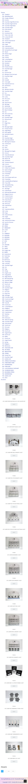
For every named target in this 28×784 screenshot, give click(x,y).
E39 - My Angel (5, 104)
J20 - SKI (4, 243)
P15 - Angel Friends (7, 340)
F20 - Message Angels (7, 127)
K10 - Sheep (5, 271)
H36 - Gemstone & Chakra (8, 220)
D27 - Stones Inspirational (8, 40)
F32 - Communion (6, 143)
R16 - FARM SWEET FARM (8, 362)
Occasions (3, 379)
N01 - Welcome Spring (7, 319)
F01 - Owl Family (6, 106)
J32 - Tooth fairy (6, 256)
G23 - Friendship (6, 179)
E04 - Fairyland (5, 63)
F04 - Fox (4, 112)
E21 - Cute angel (6, 82)
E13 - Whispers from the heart (9, 74)
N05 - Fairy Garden (6, 323)
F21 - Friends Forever (7, 128)
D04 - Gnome (5, 20)
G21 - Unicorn (5, 175)
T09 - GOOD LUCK (6, 376)
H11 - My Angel (6, 188)
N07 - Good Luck (6, 325)
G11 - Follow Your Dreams (8, 168)
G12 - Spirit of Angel (7, 170)
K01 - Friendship (6, 261)
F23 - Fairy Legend (6, 132)
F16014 (14, 706)
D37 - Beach (5, 52)
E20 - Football (5, 80)
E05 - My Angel (5, 65)
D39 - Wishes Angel (7, 53)
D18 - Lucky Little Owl (7, 37)
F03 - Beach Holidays (7, 110)
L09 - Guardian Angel (7, 288)
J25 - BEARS (5, 252)
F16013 (14, 680)
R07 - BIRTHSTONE (6, 351)
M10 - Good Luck (6, 304)
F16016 (14, 756)
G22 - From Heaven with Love (9, 177)
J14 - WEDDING (6, 237)
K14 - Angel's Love (6, 273)
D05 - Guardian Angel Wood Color (10, 22)
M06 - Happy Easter (7, 301)
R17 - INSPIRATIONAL (7, 364)
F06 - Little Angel (6, 115)
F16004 (14, 475)
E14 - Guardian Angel (7, 76)
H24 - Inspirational (6, 205)
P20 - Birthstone (6, 346)
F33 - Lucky (5, 145)
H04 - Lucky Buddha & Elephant (10, 181)
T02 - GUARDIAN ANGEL (8, 370)
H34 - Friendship (6, 218)
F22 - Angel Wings (6, 130)
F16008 (14, 578)
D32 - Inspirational (6, 46)
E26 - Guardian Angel (7, 91)
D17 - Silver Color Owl (7, 35)
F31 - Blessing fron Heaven (8, 141)
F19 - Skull (4, 125)
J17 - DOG (4, 241)
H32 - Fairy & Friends (7, 215)
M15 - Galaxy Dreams (7, 310)
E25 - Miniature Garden (8, 89)
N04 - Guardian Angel (7, 321)
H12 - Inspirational (6, 190)
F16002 (14, 424)
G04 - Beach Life (6, 158)
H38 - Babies (5, 224)
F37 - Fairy (4, 147)
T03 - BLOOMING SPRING (8, 372)
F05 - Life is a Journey (7, 113)
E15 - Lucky (5, 78)
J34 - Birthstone (6, 259)
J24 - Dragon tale (6, 250)
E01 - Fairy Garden (6, 61)
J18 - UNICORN (5, 244)
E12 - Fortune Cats (6, 72)
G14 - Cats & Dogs (6, 171)
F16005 (14, 501)
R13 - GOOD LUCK (6, 359)
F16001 (14, 399)
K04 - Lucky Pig (5, 263)
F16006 (14, 527)
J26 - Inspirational (6, 254)
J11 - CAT (4, 231)
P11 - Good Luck (6, 338)
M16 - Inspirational (6, 312)
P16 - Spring (5, 342)
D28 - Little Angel (6, 42)
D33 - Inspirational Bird (8, 48)
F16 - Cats (4, 121)
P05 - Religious (5, 329)
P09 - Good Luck (6, 334)
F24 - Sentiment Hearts (7, 134)
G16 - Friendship (6, 173)
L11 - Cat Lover (5, 291)
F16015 (14, 731)
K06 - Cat (4, 267)
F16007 (14, 552)
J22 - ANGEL (5, 248)
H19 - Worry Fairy (6, 201)
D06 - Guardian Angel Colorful (9, 24)
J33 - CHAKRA (5, 258)
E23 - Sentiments (6, 85)
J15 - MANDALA (6, 239)
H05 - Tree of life (6, 183)
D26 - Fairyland (6, 38)
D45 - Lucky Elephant (7, 59)
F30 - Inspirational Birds (8, 140)
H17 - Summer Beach (7, 198)
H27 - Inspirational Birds (8, 209)
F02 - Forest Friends (7, 108)
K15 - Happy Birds (6, 274)
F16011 (14, 629)
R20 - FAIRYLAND (6, 366)
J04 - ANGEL (5, 226)
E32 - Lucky (5, 97)
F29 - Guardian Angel (7, 138)
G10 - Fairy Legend (6, 166)
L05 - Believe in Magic (7, 282)
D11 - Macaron (5, 31)
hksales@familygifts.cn (20, 779)
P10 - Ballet (5, 336)
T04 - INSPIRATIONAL (7, 374)
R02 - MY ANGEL (6, 349)
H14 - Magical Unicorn (7, 194)
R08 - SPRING (5, 353)
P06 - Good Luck (6, 331)
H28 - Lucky (5, 211)
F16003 (14, 450)
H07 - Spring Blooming (7, 185)
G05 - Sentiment (6, 160)
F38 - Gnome (5, 149)
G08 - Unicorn (5, 164)
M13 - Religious (6, 308)
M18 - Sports (5, 316)
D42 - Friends (5, 57)
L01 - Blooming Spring (7, 278)
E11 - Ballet (5, 70)
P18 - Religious (5, 344)
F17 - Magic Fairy (6, 123)
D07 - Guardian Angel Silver (9, 25)
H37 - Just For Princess (7, 222)
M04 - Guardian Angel (7, 297)
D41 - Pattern (5, 55)
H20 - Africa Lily (6, 203)
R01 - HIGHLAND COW (7, 347)
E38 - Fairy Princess (7, 102)
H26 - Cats (4, 207)
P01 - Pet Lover (6, 327)
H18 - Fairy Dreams (7, 200)
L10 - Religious (5, 289)
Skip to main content (4, 0)
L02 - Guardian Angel (7, 280)
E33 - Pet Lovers (6, 98)
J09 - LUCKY (5, 230)
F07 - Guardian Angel (7, 117)
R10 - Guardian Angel (7, 357)
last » (13, 771)
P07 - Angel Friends (7, 333)
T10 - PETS (4, 377)
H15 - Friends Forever (7, 196)
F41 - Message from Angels (8, 151)
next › (9, 771)
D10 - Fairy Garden (6, 29)
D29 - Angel (5, 44)
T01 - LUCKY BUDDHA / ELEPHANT (10, 368)
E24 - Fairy (4, 87)
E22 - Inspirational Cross (8, 83)
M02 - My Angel (6, 295)
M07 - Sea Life (5, 303)
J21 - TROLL (5, 246)
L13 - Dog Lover (6, 293)
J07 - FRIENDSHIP (6, 228)
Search (5, 14)
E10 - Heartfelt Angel (7, 68)
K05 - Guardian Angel (7, 265)
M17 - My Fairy (5, 314)
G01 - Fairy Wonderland (8, 155)
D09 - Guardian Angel (7, 27)
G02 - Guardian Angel (7, 157)
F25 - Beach (5, 136)
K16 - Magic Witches (7, 276)
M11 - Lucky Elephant (7, 306)
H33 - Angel (5, 216)
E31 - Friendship (6, 95)
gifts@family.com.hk (9, 779)
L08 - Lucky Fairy (6, 286)
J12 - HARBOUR (6, 233)
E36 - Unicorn (5, 100)
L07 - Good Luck (6, 284)
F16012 (14, 655)
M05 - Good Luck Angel (7, 299)
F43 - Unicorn (5, 153)
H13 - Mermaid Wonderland (9, 192)
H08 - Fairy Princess (7, 186)
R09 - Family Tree (6, 355)
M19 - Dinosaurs (6, 318)
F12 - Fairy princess (7, 119)
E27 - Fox (4, 93)
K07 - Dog (4, 269)
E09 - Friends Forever (7, 67)
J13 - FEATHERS (5, 235)
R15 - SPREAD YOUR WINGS (9, 361)
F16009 (14, 603)
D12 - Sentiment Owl (7, 33)
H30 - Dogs (5, 213)
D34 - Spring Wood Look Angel (9, 50)
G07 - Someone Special (7, 162)
